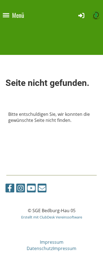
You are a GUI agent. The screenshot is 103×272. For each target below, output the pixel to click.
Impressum (51, 242)
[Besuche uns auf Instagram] (20, 189)
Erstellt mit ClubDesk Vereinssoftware (51, 217)
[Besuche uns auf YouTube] (31, 189)
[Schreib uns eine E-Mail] (42, 189)
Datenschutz (40, 248)
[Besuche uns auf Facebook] (9, 189)
